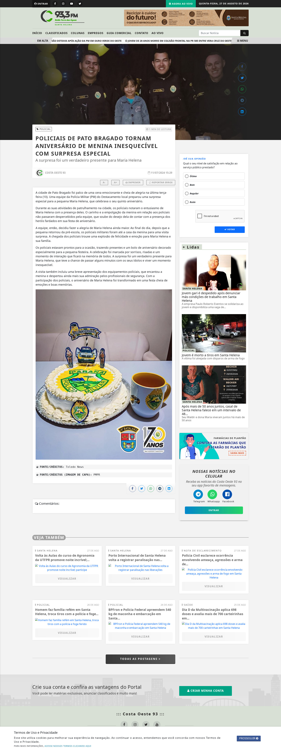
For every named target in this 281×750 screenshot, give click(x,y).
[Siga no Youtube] (71, 3)
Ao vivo (158, 33)
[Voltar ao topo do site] (276, 450)
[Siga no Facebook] (55, 3)
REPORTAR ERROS (162, 182)
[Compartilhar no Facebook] (242, 67)
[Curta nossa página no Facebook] (124, 724)
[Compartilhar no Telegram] (242, 100)
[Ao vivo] (223, 18)
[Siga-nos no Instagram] (135, 724)
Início (37, 33)
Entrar (42, 3)
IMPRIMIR (134, 182)
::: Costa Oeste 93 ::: (140, 713)
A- (104, 182)
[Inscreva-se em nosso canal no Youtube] (157, 724)
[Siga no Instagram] (63, 3)
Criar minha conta (207, 691)
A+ (115, 182)
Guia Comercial (119, 33)
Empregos (95, 33)
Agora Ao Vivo (182, 3)
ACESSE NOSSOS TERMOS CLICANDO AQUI (68, 745)
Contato (141, 33)
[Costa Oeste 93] (62, 17)
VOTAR (231, 229)
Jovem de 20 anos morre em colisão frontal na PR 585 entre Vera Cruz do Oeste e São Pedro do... (179, 40)
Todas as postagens (139, 659)
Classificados (56, 33)
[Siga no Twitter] (79, 3)
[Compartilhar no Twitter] (242, 78)
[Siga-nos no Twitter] (146, 724)
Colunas (78, 33)
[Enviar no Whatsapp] (242, 89)
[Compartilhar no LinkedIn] (242, 112)
